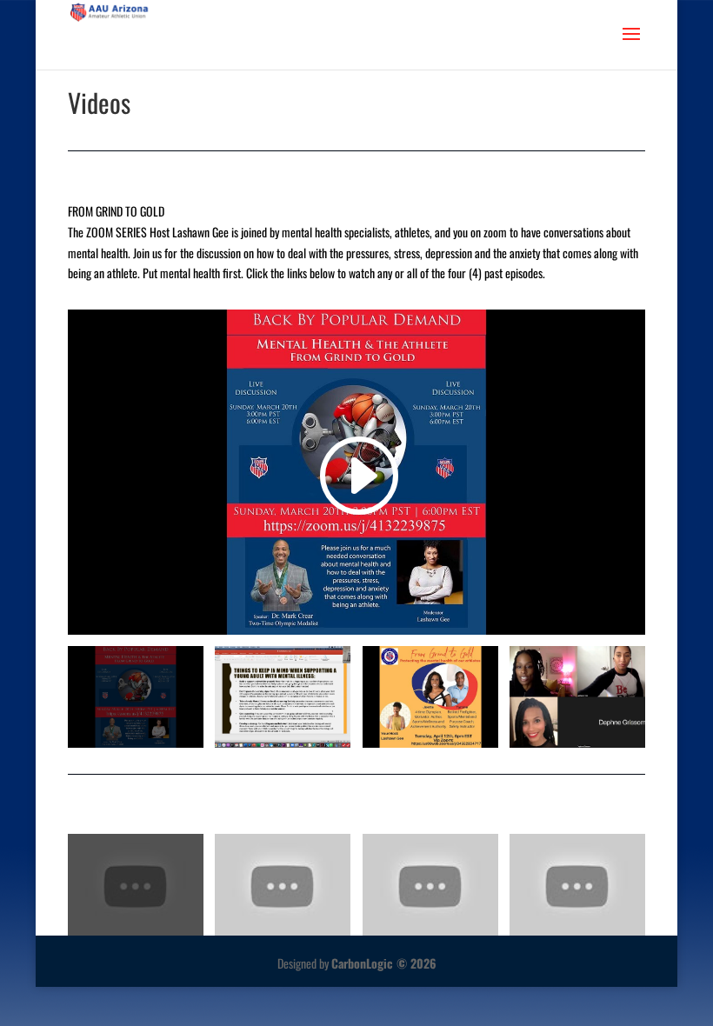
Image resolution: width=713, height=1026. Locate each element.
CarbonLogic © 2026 (383, 963)
